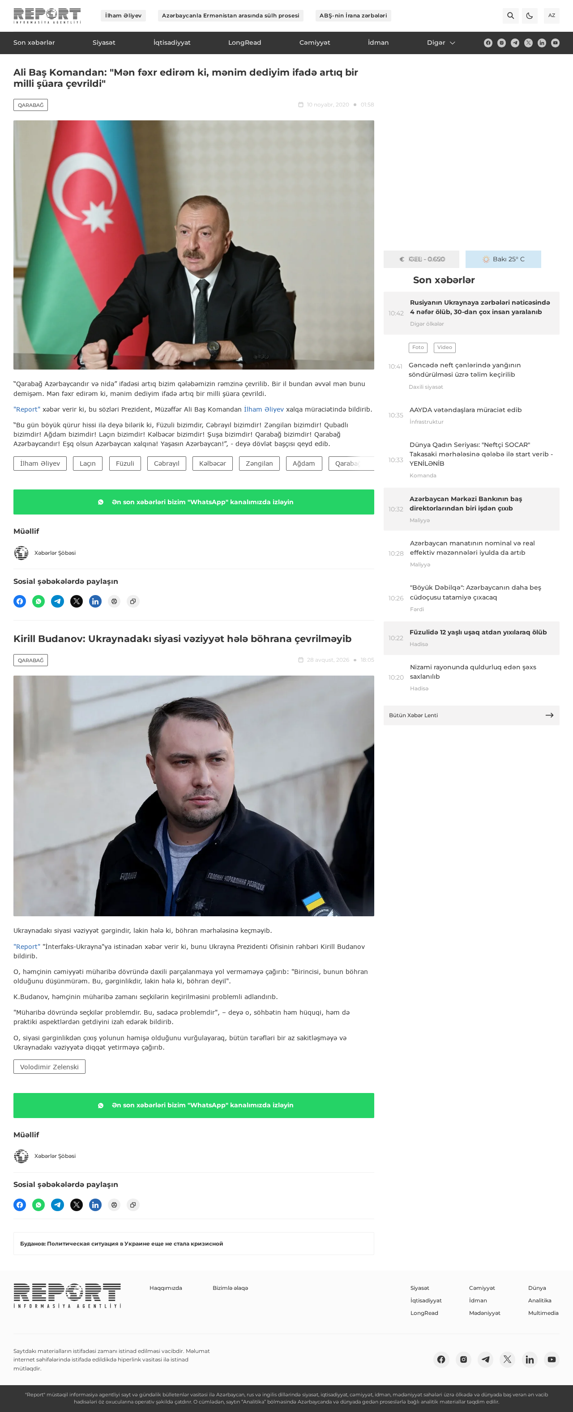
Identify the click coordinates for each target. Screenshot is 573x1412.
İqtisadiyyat (426, 1300)
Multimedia (543, 1313)
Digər (436, 42)
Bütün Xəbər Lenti (413, 715)
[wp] (38, 601)
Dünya (537, 1287)
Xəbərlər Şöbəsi (55, 552)
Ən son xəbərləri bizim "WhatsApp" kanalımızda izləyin (203, 502)
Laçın (88, 463)
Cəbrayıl (167, 463)
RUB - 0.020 (426, 259)
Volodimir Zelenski (49, 1067)
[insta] (501, 42)
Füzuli (125, 463)
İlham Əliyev (123, 15)
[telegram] (515, 42)
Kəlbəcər (212, 463)
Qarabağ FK (353, 463)
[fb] (488, 42)
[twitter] (528, 42)
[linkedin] (542, 42)
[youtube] (555, 42)
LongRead (424, 1313)
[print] (114, 601)
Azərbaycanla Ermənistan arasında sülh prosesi (230, 15)
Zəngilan (259, 463)
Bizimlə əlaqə (230, 1287)
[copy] (133, 601)
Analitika (540, 1300)
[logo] (47, 16)
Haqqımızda (166, 1287)
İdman (478, 1300)
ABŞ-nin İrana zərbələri (353, 15)
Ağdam (304, 463)
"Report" (26, 409)
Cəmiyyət (482, 1287)
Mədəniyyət (484, 1313)
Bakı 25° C (509, 259)
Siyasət (420, 1287)
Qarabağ (30, 105)
